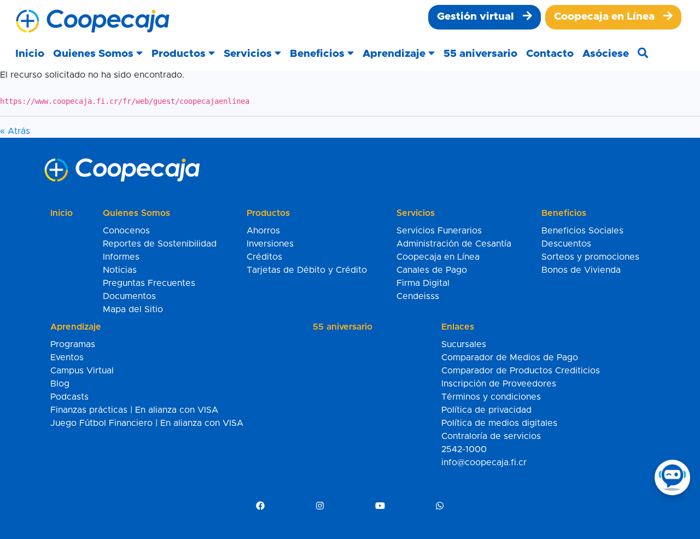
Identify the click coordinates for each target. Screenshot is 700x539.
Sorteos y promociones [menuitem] (590, 257)
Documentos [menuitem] (129, 296)
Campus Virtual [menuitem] (82, 370)
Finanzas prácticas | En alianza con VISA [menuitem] (134, 410)
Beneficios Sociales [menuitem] (582, 230)
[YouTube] (380, 506)
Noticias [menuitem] (120, 270)
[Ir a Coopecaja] (92, 21)
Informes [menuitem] (121, 257)
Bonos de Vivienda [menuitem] (581, 270)
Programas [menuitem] (72, 344)
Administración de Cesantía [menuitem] (453, 243)
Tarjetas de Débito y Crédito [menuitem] (307, 270)
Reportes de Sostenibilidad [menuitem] (160, 243)
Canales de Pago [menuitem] (431, 270)
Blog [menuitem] (59, 383)
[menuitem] (484, 17)
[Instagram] (320, 506)
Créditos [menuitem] (264, 257)
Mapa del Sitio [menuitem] (133, 309)
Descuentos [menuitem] (566, 243)
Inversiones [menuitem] (270, 243)
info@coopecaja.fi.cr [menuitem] (484, 462)
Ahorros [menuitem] (263, 230)
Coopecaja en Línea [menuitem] (438, 257)
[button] (98, 54)
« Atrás (15, 131)
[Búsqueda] (642, 54)
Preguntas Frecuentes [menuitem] (149, 283)
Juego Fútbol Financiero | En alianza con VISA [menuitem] (146, 423)
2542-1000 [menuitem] (464, 449)
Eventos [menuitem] (67, 357)
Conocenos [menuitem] (126, 230)
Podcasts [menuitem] (69, 396)
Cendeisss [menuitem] (417, 296)
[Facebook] (260, 506)
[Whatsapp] (440, 506)
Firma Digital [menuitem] (423, 283)
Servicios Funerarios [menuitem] (439, 230)
